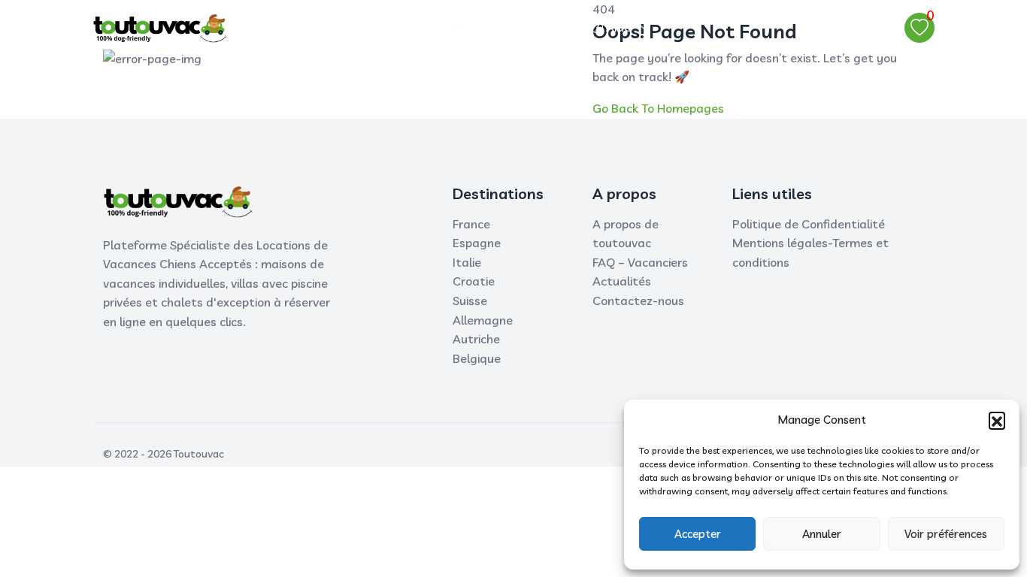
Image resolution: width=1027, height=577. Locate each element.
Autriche (476, 338)
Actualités (621, 280)
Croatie (474, 280)
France (471, 223)
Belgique (477, 358)
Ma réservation (535, 27)
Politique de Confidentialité (808, 223)
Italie (467, 262)
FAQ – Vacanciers (640, 262)
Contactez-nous (638, 300)
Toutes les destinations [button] (379, 27)
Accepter (697, 534)
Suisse (470, 300)
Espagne (477, 242)
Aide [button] (617, 27)
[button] (996, 419)
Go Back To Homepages (658, 108)
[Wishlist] (919, 28)
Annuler (821, 534)
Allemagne (483, 320)
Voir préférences (945, 534)
